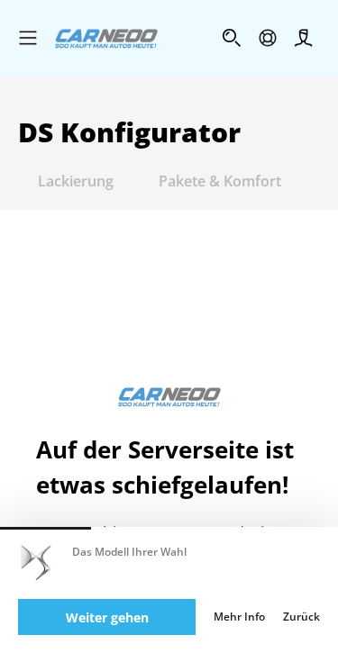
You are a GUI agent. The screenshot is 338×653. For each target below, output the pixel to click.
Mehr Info (239, 617)
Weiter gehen (107, 617)
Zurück (301, 617)
